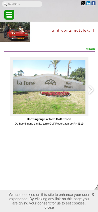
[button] (9, 15)
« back (90, 48)
